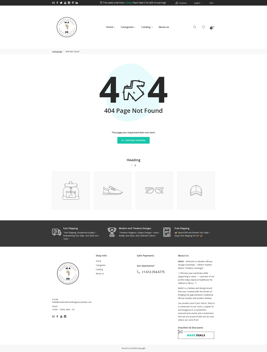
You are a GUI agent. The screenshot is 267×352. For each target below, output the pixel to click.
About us (100, 273)
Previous (132, 165)
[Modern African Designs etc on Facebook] (57, 3)
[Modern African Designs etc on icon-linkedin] (77, 3)
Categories (101, 265)
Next (135, 165)
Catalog (99, 269)
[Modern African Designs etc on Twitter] (61, 3)
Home (98, 261)
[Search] (195, 27)
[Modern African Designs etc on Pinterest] (73, 3)
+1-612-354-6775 (153, 272)
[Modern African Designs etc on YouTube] (65, 3)
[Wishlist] (203, 27)
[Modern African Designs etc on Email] (53, 3)
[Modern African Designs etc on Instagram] (69, 3)
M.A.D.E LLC (126, 348)
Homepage (57, 51)
